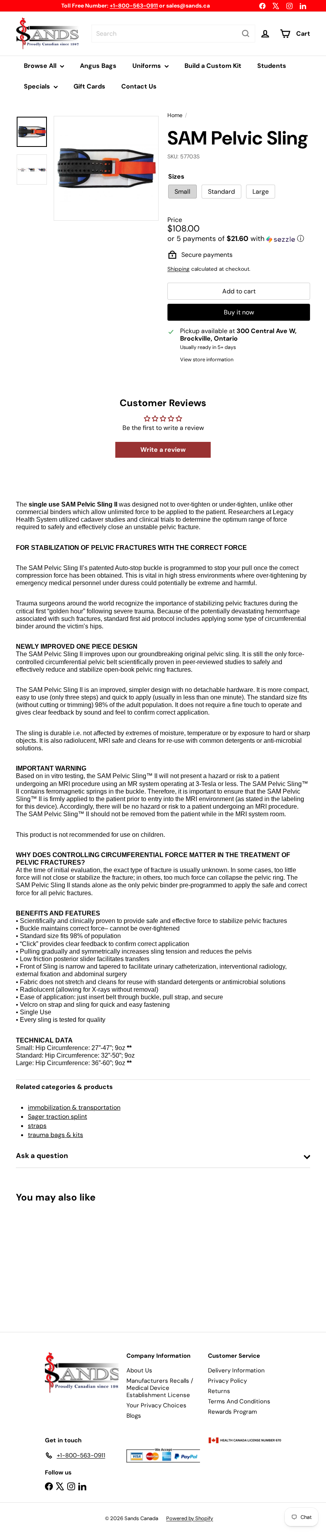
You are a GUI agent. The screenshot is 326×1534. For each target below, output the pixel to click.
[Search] (245, 33)
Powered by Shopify (189, 1518)
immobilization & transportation (74, 1107)
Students (271, 66)
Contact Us (139, 86)
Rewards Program (232, 1412)
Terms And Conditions (239, 1401)
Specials (38, 86)
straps (37, 1126)
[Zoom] (106, 168)
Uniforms (147, 66)
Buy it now (239, 312)
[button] (238, 238)
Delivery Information (236, 1370)
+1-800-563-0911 (134, 5)
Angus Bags (98, 66)
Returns (219, 1391)
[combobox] (173, 33)
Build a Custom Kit (212, 66)
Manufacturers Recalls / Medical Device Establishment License (159, 1388)
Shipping (178, 269)
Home (174, 115)
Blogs (133, 1416)
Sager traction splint (57, 1116)
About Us (139, 1370)
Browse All (41, 66)
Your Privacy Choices (156, 1405)
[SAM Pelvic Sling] (37, 1262)
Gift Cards (89, 86)
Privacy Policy (227, 1381)
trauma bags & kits (55, 1135)
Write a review (163, 449)
